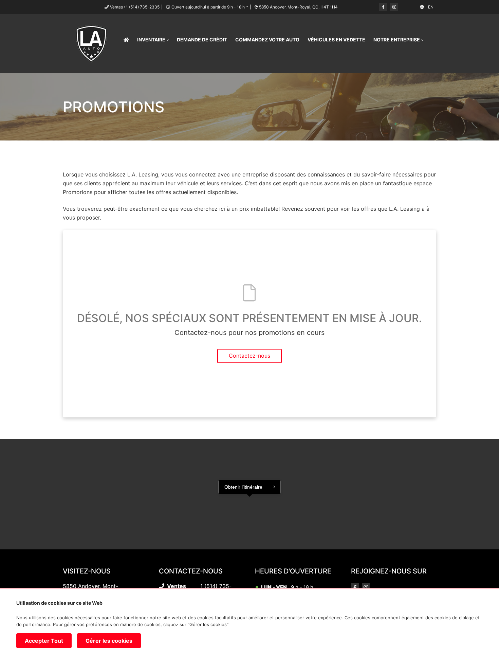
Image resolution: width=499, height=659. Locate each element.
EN (430, 7)
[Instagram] (394, 7)
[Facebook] (383, 7)
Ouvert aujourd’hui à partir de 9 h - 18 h (208, 7)
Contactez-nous (249, 355)
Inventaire (151, 39)
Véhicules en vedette (336, 39)
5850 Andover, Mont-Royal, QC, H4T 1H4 (298, 7)
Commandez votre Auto (267, 39)
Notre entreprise (396, 39)
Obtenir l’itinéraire (243, 487)
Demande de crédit (202, 39)
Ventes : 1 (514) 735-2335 (135, 7)
